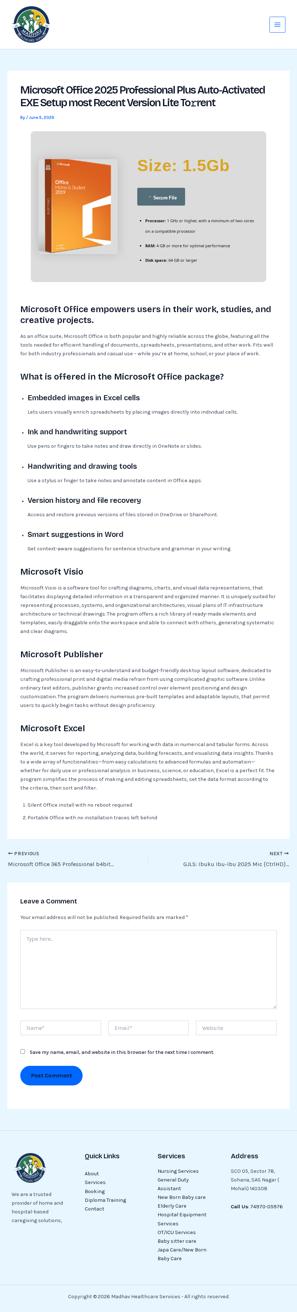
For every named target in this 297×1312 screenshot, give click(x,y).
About (92, 1174)
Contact (94, 1209)
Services (95, 1182)
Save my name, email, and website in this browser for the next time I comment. (122, 1052)
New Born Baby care (182, 1197)
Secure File (165, 197)
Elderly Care (172, 1206)
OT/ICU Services (177, 1232)
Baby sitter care (177, 1241)
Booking (95, 1191)
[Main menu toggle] (277, 25)
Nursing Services (178, 1171)
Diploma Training (105, 1200)
